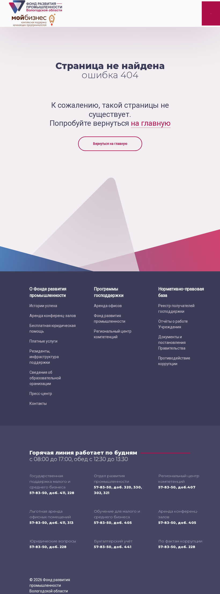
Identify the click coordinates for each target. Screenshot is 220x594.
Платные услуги (43, 341)
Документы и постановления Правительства (172, 342)
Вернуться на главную (110, 144)
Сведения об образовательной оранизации (45, 378)
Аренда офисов (108, 306)
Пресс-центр (41, 393)
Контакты (38, 403)
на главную (151, 123)
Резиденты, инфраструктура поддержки (44, 357)
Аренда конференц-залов (53, 316)
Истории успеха (43, 306)
